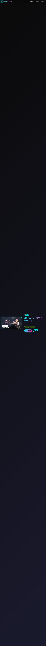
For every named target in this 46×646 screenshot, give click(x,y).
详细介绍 (31, 1)
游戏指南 (37, 1)
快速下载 (43, 1)
